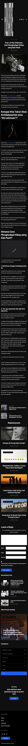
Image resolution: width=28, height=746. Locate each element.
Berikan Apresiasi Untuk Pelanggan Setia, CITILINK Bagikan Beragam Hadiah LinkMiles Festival (17, 582)
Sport (14, 669)
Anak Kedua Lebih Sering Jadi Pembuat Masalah (14, 491)
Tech (14, 673)
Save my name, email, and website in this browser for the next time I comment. (13, 564)
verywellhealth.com (11, 95)
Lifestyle (14, 657)
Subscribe (5, 738)
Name (2, 548)
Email (2, 552)
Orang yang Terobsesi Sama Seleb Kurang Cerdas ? (14, 516)
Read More (14, 698)
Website (3, 557)
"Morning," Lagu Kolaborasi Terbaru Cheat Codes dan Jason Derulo (19, 592)
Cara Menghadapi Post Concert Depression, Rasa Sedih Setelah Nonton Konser (13, 632)
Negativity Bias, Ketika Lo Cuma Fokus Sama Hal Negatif (14, 467)
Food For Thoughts (14, 39)
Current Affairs (14, 650)
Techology (3, 723)
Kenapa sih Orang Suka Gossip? (14, 443)
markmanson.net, (11, 142)
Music (14, 665)
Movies (14, 661)
